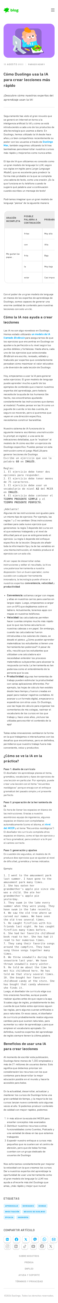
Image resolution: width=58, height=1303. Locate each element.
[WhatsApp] (44, 1239)
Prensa (29, 1262)
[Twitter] (26, 1239)
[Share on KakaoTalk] (35, 1239)
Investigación (12, 1212)
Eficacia (9, 1217)
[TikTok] (24, 1246)
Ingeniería (23, 1217)
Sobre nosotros (29, 1256)
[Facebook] (16, 1239)
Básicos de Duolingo (34, 1212)
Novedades (28, 1206)
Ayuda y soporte (29, 1275)
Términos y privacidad (29, 1281)
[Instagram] (7, 1246)
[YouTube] (33, 1246)
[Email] (53, 1239)
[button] (53, 10)
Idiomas (42, 1206)
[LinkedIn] (7, 1239)
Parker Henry (36, 64)
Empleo (29, 1268)
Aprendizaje (11, 1206)
